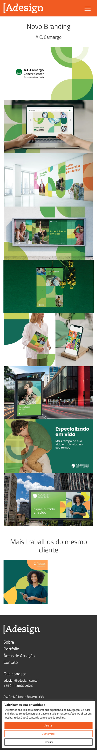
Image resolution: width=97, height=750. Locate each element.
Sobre (9, 642)
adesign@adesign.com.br (21, 680)
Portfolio (11, 649)
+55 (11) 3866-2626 (18, 685)
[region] (48, 724)
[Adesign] (24, 8)
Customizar (48, 733)
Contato (11, 662)
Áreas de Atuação (19, 655)
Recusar (48, 742)
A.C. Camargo (49, 37)
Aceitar (48, 725)
